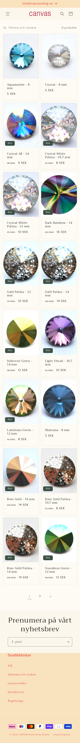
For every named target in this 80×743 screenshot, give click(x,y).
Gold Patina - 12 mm (19, 293)
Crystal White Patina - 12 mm (18, 224)
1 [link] (29, 596)
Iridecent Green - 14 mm (19, 362)
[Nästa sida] (50, 596)
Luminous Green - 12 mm (20, 432)
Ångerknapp (15, 701)
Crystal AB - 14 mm (18, 155)
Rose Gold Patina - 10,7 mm (58, 501)
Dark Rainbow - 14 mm (58, 224)
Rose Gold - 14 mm (21, 499)
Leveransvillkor (17, 683)
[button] (7, 14)
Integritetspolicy (61, 734)
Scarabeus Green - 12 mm (58, 570)
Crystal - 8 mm (56, 85)
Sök (10, 665)
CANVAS (23, 734)
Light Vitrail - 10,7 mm (58, 362)
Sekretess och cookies (22, 674)
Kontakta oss (16, 692)
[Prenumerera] (67, 641)
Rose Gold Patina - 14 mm (20, 570)
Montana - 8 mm (57, 430)
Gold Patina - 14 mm (57, 293)
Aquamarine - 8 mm (18, 86)
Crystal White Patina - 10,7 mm (57, 155)
